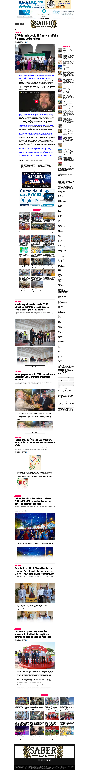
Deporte (59, 236)
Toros (59, 345)
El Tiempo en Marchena (44, 30)
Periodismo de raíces (62, 318)
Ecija (59, 239)
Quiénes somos (32, 30)
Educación (60, 240)
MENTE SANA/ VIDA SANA (62, 302)
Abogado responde (61, 191)
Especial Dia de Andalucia (62, 250)
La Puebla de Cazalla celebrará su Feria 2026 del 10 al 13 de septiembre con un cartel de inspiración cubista (66, 182)
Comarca (59, 224)
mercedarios (60, 305)
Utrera (59, 350)
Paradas (59, 317)
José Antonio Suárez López (21, 42)
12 (63, 382)
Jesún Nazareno (61, 281)
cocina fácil (60, 222)
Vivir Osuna (60, 360)
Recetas (59, 326)
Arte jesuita (60, 205)
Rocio (59, 328)
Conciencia (60, 225)
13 (66, 382)
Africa (59, 194)
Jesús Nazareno (68, 367)
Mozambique (60, 306)
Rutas (38, 30)
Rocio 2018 (60, 330)
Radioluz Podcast (26, 30)
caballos (59, 209)
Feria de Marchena (61, 251)
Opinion (59, 313)
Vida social (60, 356)
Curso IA (56, 30)
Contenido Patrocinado (62, 227)
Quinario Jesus (60, 325)
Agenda (59, 195)
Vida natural (60, 355)
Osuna (59, 316)
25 (61, 385)
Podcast (59, 320)
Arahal (59, 202)
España (64, 365)
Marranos (59, 297)
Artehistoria (60, 206)
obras (59, 370)
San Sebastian (60, 336)
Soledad (59, 340)
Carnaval (59, 214)
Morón (65, 369)
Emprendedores (61, 244)
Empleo (59, 242)
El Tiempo (60, 241)
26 (63, 385)
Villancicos (60, 357)
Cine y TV (59, 219)
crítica (59, 234)
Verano (59, 352)
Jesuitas (59, 280)
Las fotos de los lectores (62, 292)
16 (73, 382)
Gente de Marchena (61, 261)
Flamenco (31, 160)
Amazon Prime (60, 196)
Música (59, 307)
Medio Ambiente (61, 300)
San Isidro (59, 335)
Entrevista (59, 249)
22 (70, 383)
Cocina (59, 221)
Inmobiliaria (60, 274)
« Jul (66, 388)
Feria (66, 365)
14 (68, 382)
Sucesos (59, 342)
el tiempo (61, 365)
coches (59, 220)
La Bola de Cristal (61, 285)
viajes (68, 373)
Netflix (59, 310)
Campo (59, 210)
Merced (59, 303)
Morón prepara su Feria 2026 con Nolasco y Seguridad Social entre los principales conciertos (65, 174)
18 (61, 383)
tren (58, 346)
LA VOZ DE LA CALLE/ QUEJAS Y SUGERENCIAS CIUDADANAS (63, 291)
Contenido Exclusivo (61, 226)
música (68, 369)
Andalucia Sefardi (61, 200)
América (59, 197)
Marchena (36, 160)
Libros (59, 293)
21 (68, 383)
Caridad (59, 211)
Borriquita (59, 207)
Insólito (59, 276)
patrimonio (71, 370)
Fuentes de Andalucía (61, 366)
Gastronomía (60, 260)
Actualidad (19, 30)
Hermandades (51, 30)
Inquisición (60, 275)
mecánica (59, 298)
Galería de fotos (61, 259)
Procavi (59, 322)
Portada (40, 160)
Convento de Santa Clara (62, 229)
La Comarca (60, 288)
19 (63, 383)
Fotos (59, 255)
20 (66, 383)
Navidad (59, 308)
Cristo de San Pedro (61, 232)
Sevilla (59, 337)
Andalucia (27, 160)
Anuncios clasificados (62, 201)
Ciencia (59, 217)
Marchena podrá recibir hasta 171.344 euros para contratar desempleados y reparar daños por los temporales (66, 169)
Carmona (59, 212)
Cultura (59, 235)
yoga (59, 361)
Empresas (59, 245)
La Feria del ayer (61, 289)
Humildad (59, 271)
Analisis (59, 199)
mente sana (60, 301)
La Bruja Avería (60, 286)
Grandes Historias (61, 265)
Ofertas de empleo (61, 312)
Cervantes (60, 215)
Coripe (59, 230)
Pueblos (59, 323)
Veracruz (59, 351)
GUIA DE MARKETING (61, 266)
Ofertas (59, 311)
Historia (59, 269)
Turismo (59, 347)
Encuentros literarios (62, 246)
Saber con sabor (61, 333)
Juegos (59, 284)
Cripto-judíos (60, 231)
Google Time (60, 264)
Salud (71, 371)
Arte (58, 204)
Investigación (60, 279)
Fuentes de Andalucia (62, 256)
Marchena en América (62, 296)
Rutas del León (60, 332)
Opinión (59, 315)
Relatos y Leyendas (61, 327)
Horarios (59, 270)
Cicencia (59, 216)
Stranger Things (61, 341)
